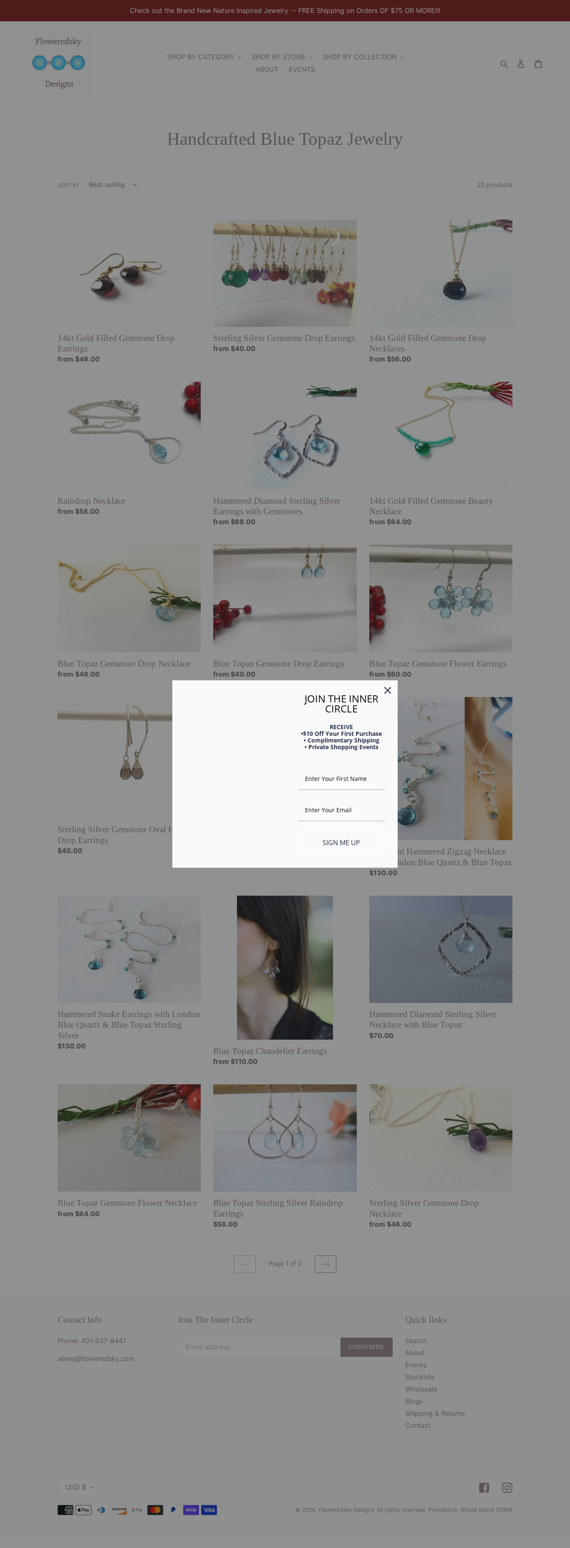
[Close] (388, 690)
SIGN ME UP (341, 842)
